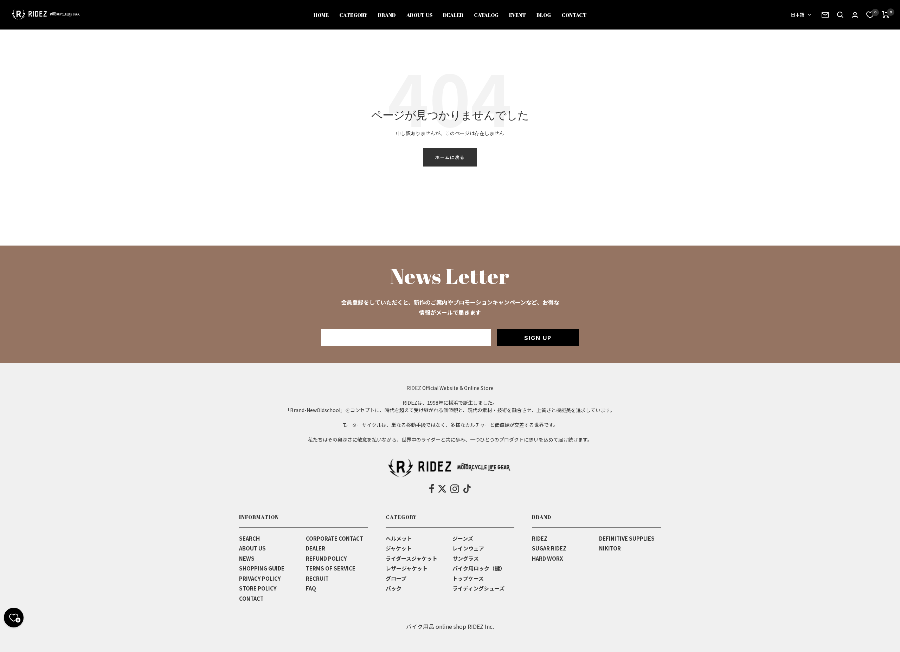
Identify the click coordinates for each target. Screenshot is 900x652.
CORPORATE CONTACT (334, 538)
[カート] (885, 14)
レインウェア (468, 548)
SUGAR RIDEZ (549, 548)
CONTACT (251, 598)
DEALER (315, 548)
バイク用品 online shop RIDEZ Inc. (450, 626)
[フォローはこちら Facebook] (432, 488)
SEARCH (249, 538)
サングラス (465, 558)
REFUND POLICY (326, 558)
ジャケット (399, 548)
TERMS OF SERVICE (330, 568)
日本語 (797, 14)
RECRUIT (317, 578)
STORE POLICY (258, 588)
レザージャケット (407, 568)
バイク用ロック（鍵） (478, 568)
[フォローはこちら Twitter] (442, 488)
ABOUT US (252, 548)
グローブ (396, 578)
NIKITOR (610, 548)
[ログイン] (855, 15)
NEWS (247, 558)
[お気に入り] (870, 14)
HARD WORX (547, 558)
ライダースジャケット (411, 558)
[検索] (825, 15)
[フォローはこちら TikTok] (467, 488)
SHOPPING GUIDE (261, 568)
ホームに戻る (450, 157)
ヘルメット (399, 538)
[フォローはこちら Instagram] (454, 488)
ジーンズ (462, 538)
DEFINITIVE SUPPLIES (627, 538)
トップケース (468, 578)
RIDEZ (539, 538)
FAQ (311, 588)
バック (393, 588)
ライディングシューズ (478, 588)
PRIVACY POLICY (260, 578)
